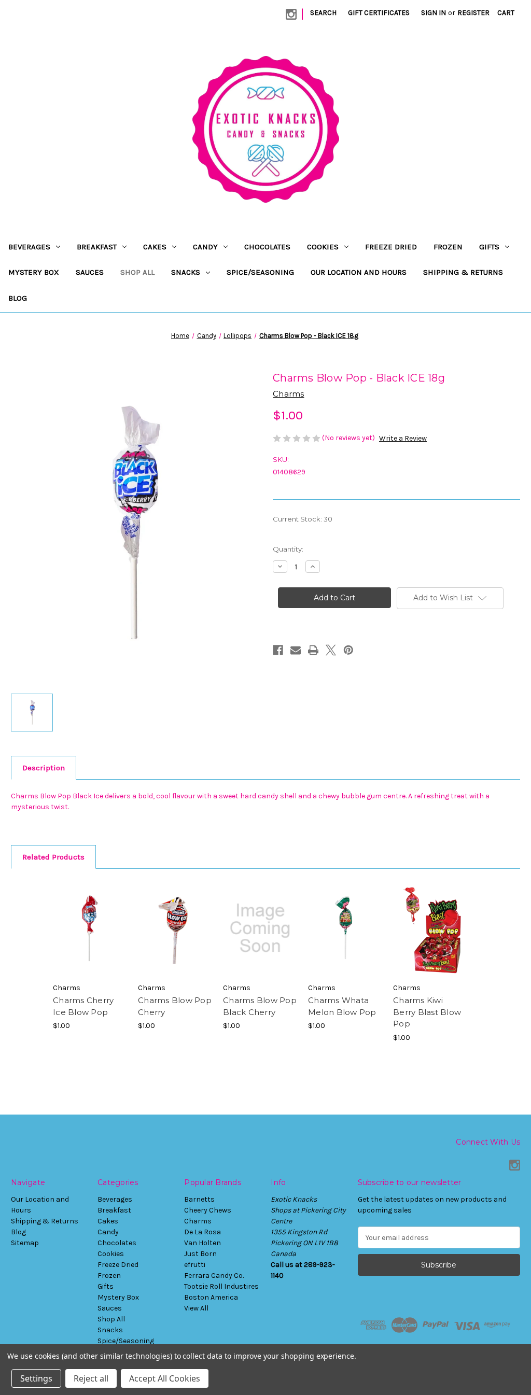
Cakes (154, 246)
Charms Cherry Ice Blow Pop (83, 1006)
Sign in (433, 12)
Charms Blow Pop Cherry (175, 1006)
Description (43, 767)
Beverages (29, 246)
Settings (36, 1378)
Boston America (211, 1297)
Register (473, 12)
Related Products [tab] (53, 857)
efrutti (194, 1264)
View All (196, 1308)
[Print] (313, 650)
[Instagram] (291, 14)
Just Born (200, 1253)
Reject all (91, 1378)
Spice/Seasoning (260, 272)
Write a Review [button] (403, 438)
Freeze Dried (391, 246)
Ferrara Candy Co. (214, 1275)
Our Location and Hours (359, 272)
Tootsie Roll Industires (221, 1286)
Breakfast (97, 246)
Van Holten (202, 1242)
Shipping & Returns (463, 272)
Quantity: (288, 549)
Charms (198, 1221)
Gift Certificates (379, 12)
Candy (205, 246)
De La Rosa (202, 1232)
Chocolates (267, 246)
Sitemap (25, 1242)
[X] (331, 650)
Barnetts (199, 1199)
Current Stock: (302, 519)
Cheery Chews (207, 1210)
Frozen (448, 246)
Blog (17, 298)
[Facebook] (278, 650)
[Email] (295, 650)
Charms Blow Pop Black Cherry (260, 1006)
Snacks (185, 272)
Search (323, 12)
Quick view (89, 919)
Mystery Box (33, 272)
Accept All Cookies (164, 1378)
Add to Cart (90, 937)
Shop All (137, 272)
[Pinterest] (348, 650)
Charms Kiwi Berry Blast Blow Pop (427, 1011)
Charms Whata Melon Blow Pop (342, 1006)
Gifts (489, 246)
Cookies (323, 246)
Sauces (90, 272)
